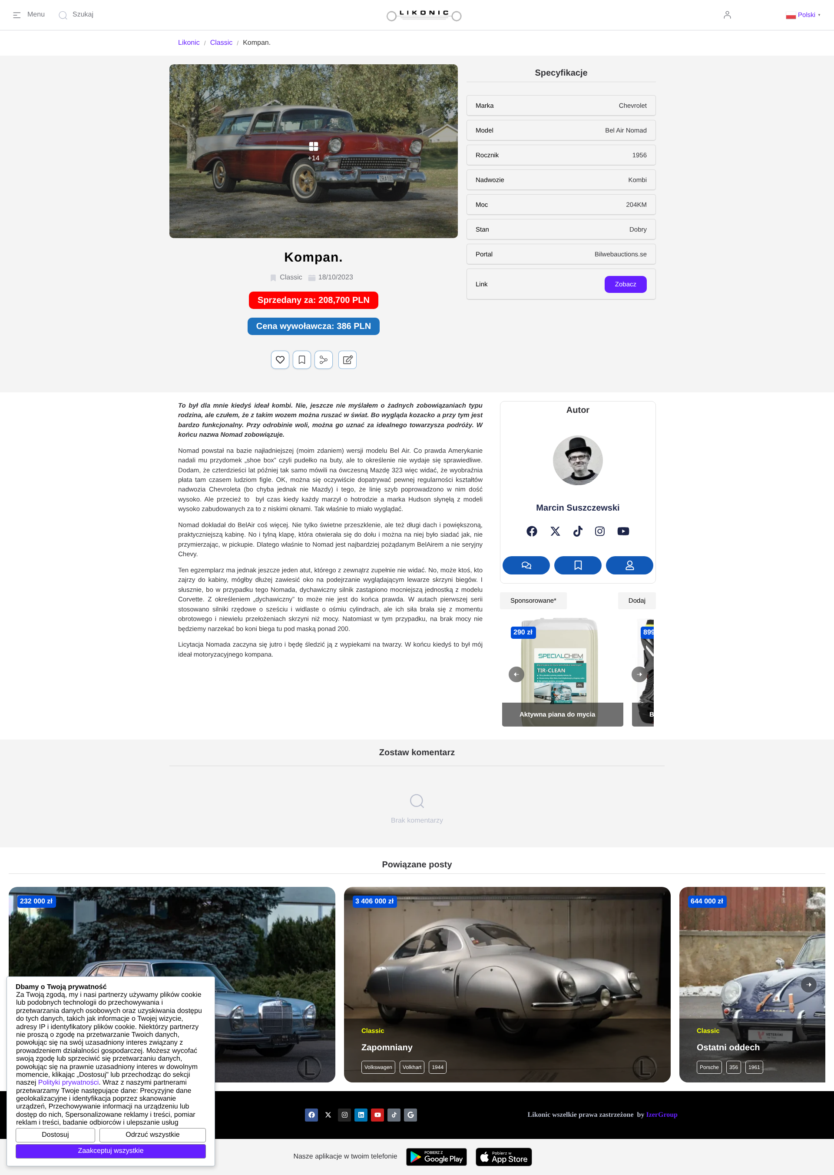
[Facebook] (531, 531)
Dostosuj (55, 1134)
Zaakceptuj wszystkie (110, 1151)
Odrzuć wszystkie (152, 1134)
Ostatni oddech (728, 1047)
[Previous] (516, 674)
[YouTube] (623, 531)
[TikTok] (578, 531)
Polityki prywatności (68, 1082)
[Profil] (629, 565)
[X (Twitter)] (555, 531)
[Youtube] (377, 1115)
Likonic (189, 42)
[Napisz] (526, 565)
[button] (804, 15)
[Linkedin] (360, 1115)
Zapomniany (387, 1047)
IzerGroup (662, 1115)
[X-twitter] (327, 1115)
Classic (221, 42)
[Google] (410, 1115)
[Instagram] (600, 531)
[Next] (639, 674)
